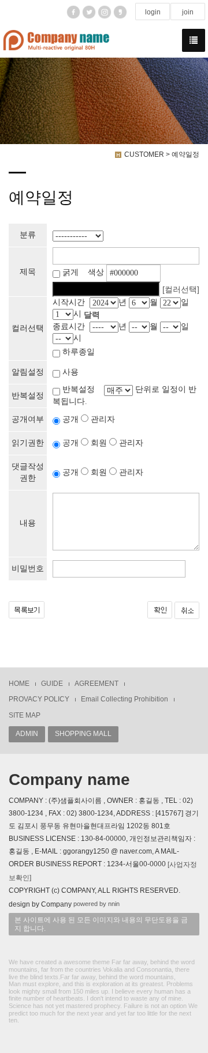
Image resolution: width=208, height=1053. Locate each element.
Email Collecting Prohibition (124, 699)
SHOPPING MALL (83, 734)
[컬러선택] (180, 289)
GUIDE (52, 684)
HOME (19, 684)
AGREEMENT (96, 684)
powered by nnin (96, 903)
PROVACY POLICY (39, 699)
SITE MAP (24, 715)
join (188, 12)
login (153, 12)
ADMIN (27, 734)
